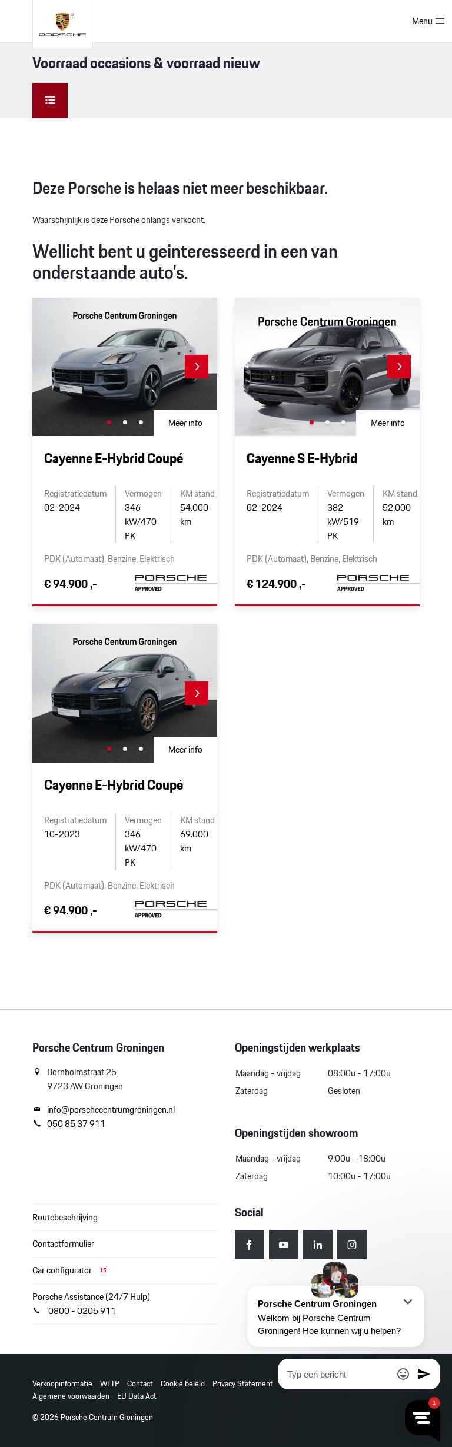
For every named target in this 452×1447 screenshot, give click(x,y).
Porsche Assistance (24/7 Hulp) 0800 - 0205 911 (91, 1303)
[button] (196, 366)
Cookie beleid (183, 1384)
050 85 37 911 (76, 1124)
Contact (140, 1384)
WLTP (109, 1384)
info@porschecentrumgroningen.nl (111, 1110)
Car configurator (63, 1270)
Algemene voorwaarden (70, 1396)
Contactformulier (63, 1243)
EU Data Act (137, 1396)
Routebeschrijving (65, 1217)
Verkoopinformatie (62, 1384)
